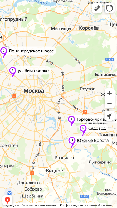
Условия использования (39, 205)
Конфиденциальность (76, 205)
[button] (97, 8)
